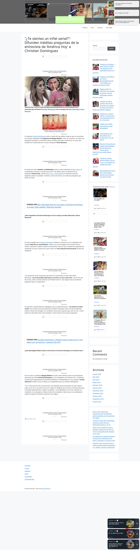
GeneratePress (46, 488)
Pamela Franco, (75, 169)
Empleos (84, 27)
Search (95, 45)
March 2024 (97, 382)
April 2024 (96, 379)
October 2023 (97, 396)
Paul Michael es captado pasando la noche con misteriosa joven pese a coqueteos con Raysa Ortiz (104, 438)
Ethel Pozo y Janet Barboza (54, 173)
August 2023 (97, 401)
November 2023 (98, 393)
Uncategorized (29, 479)
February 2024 (97, 385)
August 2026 (97, 374)
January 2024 (97, 388)
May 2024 (96, 377)
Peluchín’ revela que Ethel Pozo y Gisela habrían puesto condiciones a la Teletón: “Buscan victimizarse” (104, 445)
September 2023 (98, 399)
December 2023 (98, 390)
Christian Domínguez (39, 136)
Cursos (27, 468)
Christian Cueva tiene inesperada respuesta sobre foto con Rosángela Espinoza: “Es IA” (103, 423)
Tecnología (109, 27)
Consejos (100, 27)
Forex (92, 27)
